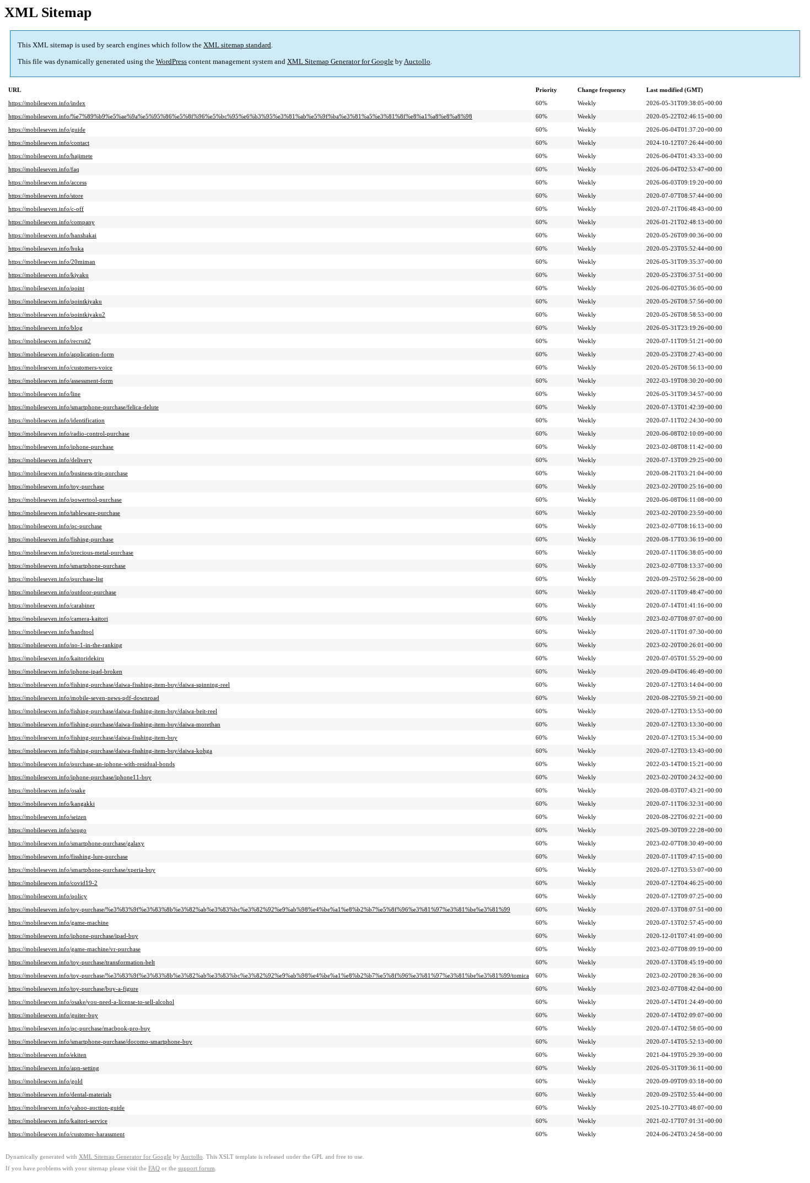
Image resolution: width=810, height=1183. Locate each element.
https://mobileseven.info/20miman (51, 261)
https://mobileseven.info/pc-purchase (55, 526)
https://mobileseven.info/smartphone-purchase (67, 565)
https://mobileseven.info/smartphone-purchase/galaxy (76, 843)
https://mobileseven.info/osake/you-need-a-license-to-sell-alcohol (91, 1002)
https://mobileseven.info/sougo (47, 830)
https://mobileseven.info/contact (48, 142)
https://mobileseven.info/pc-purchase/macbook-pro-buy (79, 1028)
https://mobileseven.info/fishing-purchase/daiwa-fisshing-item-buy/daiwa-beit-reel (112, 711)
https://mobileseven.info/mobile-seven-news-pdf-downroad (83, 697)
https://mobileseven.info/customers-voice (60, 367)
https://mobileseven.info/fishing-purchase (61, 539)
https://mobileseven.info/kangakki (51, 803)
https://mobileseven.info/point (46, 288)
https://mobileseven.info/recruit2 (49, 341)
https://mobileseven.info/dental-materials (59, 1094)
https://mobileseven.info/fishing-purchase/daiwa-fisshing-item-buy (92, 737)
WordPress (171, 61)
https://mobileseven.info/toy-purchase (56, 486)
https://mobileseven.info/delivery (50, 460)
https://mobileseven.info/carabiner (51, 605)
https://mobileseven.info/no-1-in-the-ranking (65, 645)
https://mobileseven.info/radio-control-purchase (68, 433)
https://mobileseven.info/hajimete (50, 156)
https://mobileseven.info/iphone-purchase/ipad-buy (73, 935)
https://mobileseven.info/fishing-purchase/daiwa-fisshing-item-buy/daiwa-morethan (114, 724)
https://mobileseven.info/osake (46, 790)
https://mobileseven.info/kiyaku (48, 275)
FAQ (154, 1168)
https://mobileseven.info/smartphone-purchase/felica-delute (83, 407)
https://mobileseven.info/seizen (47, 816)
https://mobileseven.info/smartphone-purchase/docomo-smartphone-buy (100, 1041)
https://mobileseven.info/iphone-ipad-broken (65, 671)
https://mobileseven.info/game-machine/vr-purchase (74, 949)
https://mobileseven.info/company (51, 222)
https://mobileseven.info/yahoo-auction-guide (66, 1107)
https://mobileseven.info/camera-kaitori (58, 618)
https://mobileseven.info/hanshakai (52, 235)
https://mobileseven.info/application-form (61, 354)
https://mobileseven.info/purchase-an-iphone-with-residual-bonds (91, 764)
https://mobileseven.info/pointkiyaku (55, 301)
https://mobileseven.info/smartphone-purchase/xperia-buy (81, 869)
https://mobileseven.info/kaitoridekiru (56, 658)
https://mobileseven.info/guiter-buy (53, 1015)
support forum (196, 1168)
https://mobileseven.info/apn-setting (53, 1068)
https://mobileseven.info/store (45, 195)
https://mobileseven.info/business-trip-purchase (68, 473)
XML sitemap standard (237, 45)
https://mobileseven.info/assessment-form (60, 380)
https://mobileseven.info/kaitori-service (57, 1120)
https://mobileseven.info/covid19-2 (53, 883)
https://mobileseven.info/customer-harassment (66, 1134)
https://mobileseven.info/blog (45, 327)
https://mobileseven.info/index (46, 103)
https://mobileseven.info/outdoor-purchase (62, 592)
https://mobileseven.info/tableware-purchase (64, 512)
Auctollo (417, 61)
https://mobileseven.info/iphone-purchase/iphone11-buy (80, 777)
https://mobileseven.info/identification (56, 420)
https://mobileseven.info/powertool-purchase (65, 499)
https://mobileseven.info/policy (47, 896)
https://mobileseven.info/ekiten (47, 1054)
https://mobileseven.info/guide (46, 129)
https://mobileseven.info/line (44, 393)
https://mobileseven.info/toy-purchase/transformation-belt (81, 962)
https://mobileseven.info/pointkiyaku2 (56, 314)
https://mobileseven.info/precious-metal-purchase (70, 552)
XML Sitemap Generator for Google (340, 61)
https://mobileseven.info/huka (46, 248)
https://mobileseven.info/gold (45, 1081)
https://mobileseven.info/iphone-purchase (61, 446)
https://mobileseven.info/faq (43, 169)
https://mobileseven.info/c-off (46, 208)
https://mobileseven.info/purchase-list (55, 579)
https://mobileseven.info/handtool (51, 631)
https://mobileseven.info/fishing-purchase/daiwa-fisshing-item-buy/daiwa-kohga (110, 750)
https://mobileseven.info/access (47, 182)
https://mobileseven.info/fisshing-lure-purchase (68, 856)
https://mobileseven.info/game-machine (58, 922)
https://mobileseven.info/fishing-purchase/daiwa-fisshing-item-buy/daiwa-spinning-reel (119, 684)
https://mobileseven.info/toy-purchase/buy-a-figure (73, 988)
